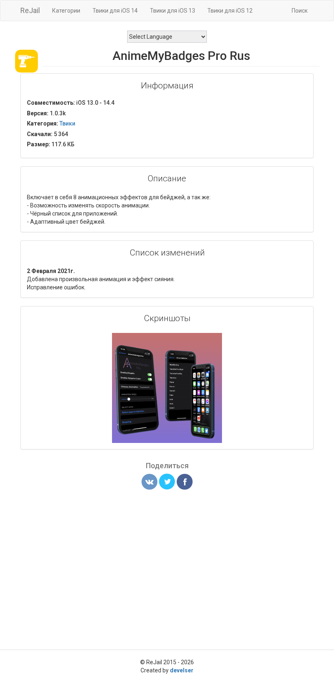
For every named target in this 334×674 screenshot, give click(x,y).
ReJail (30, 10)
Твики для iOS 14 (115, 10)
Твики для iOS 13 (172, 10)
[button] (214, 340)
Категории (66, 10)
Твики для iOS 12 (230, 10)
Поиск (300, 10)
